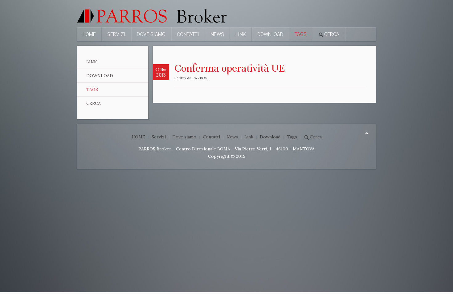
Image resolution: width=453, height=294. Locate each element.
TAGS (92, 89)
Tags (301, 34)
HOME (89, 34)
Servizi (116, 34)
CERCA (93, 103)
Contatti (188, 34)
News (217, 34)
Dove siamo (151, 34)
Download (270, 34)
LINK (91, 62)
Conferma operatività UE (229, 68)
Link (240, 34)
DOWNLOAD (99, 75)
